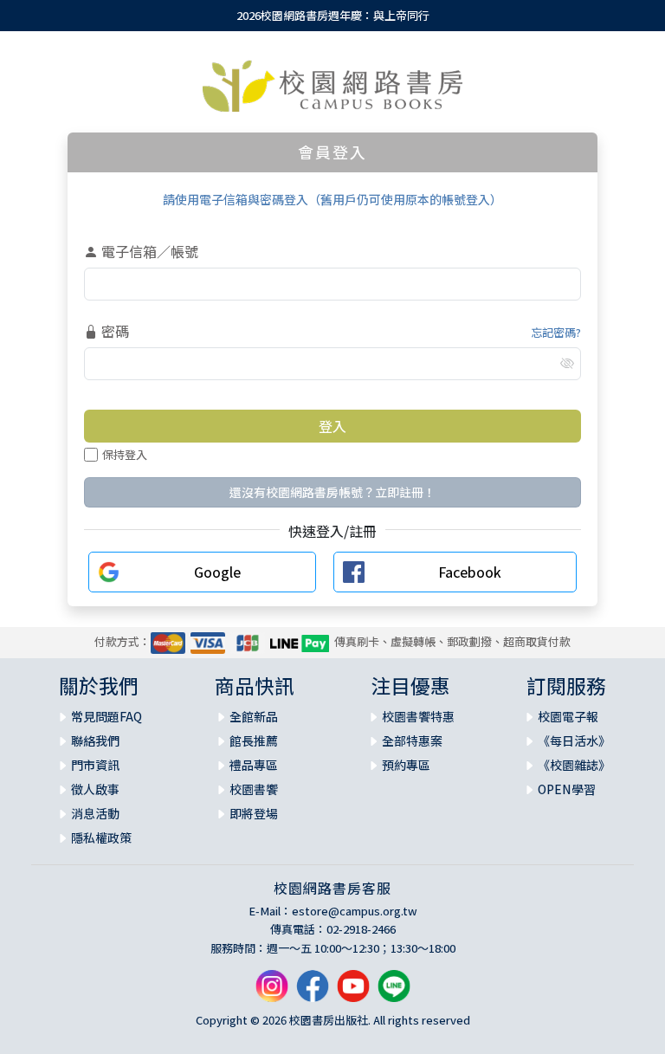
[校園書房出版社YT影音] (353, 993)
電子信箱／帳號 (148, 251)
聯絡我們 (95, 740)
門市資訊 (95, 764)
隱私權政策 (101, 837)
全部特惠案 (412, 740)
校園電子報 (568, 716)
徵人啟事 (95, 789)
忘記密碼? (556, 332)
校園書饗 (253, 789)
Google (217, 571)
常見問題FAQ (106, 716)
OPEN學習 (567, 789)
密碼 (113, 330)
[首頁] (333, 86)
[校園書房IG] (271, 993)
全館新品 (253, 716)
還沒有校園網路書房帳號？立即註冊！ (332, 492)
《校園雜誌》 (574, 764)
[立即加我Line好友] (394, 993)
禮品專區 (253, 764)
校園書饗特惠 (418, 716)
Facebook (469, 571)
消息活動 (95, 813)
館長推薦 (253, 740)
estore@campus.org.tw (354, 910)
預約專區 (406, 764)
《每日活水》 (574, 740)
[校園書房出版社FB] (312, 993)
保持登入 (124, 454)
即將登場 (253, 813)
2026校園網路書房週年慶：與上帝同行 (332, 15)
